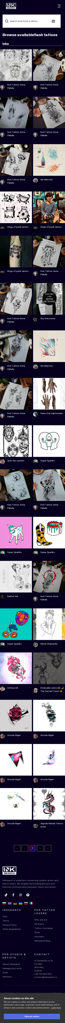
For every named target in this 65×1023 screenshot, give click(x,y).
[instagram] (20, 894)
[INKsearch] (11, 6)
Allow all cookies (31, 1017)
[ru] (26, 903)
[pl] (4, 903)
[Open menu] (59, 6)
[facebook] (13, 894)
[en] (9, 903)
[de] (15, 903)
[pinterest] (27, 894)
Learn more (56, 1008)
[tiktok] (6, 894)
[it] (31, 903)
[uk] (20, 903)
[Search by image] (53, 21)
